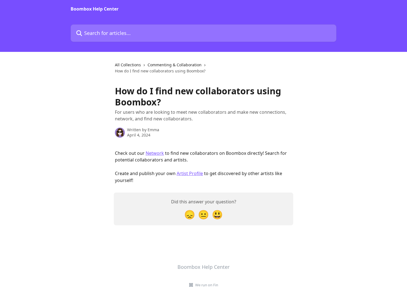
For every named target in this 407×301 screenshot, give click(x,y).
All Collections (128, 64)
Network (155, 153)
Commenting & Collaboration (175, 64)
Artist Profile (190, 173)
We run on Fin (206, 284)
